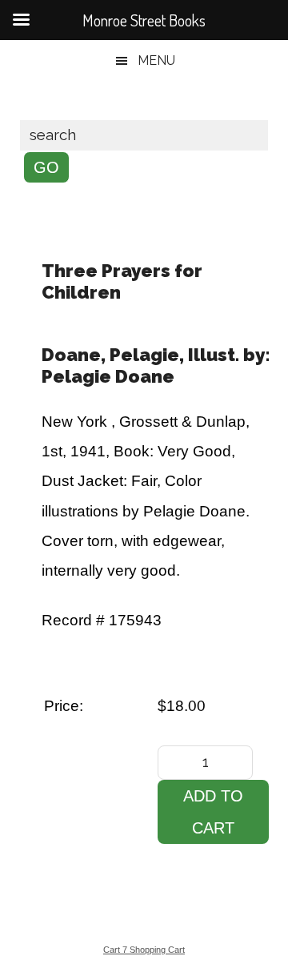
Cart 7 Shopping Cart (144, 949)
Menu (156, 60)
